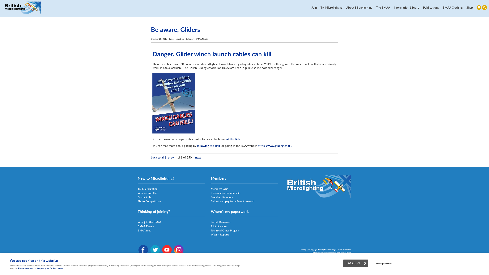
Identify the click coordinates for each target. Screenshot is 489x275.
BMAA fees (144, 230)
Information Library (406, 7)
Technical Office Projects (225, 230)
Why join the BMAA (149, 222)
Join (314, 7)
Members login (219, 189)
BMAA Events (146, 226)
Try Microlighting (331, 7)
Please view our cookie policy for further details (40, 268)
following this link (208, 146)
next (198, 157)
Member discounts (222, 197)
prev (171, 157)
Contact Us (144, 197)
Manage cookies (384, 263)
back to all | (158, 157)
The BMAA (383, 7)
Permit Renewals (220, 222)
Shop (469, 7)
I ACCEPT (354, 263)
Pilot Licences (219, 226)
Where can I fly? (147, 193)
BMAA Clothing (453, 7)
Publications (431, 7)
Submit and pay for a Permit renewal (232, 201)
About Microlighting (359, 7)
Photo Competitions (149, 201)
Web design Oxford (344, 252)
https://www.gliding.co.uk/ (275, 146)
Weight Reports (220, 234)
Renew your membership (225, 193)
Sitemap (303, 249)
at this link (233, 139)
